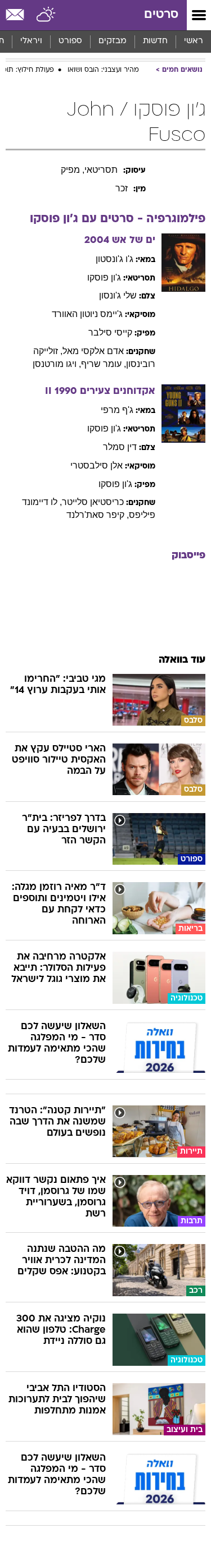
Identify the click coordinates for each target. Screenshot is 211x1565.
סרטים (161, 15)
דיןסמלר (120, 447)
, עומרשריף (103, 364)
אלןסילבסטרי (96, 465)
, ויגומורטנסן (57, 364)
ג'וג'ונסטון (114, 259)
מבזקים (112, 41)
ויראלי (31, 41)
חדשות (155, 41)
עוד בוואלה (182, 660)
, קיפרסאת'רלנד (97, 515)
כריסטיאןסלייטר (93, 502)
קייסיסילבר (110, 332)
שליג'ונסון (118, 295)
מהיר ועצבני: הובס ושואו (103, 70)
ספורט (70, 41)
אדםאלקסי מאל (93, 351)
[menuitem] (155, 41)
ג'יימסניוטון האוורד (87, 314)
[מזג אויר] (46, 15)
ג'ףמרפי (117, 410)
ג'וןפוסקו (104, 277)
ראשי (193, 41)
